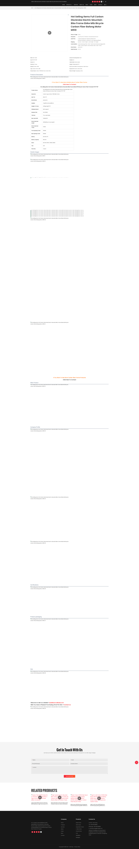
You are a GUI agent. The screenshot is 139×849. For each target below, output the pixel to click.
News (62, 833)
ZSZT (32, 8)
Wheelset (78, 837)
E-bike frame (79, 829)
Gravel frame (79, 831)
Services (63, 827)
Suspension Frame (80, 827)
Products (63, 824)
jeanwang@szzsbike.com (97, 828)
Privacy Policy (77, 846)
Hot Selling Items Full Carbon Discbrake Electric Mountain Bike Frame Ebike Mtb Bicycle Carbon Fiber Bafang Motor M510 (60, 8)
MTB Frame (78, 824)
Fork (77, 833)
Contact (63, 835)
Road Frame (78, 822)
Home (62, 822)
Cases (62, 831)
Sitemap (71, 846)
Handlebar (78, 835)
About (62, 829)
